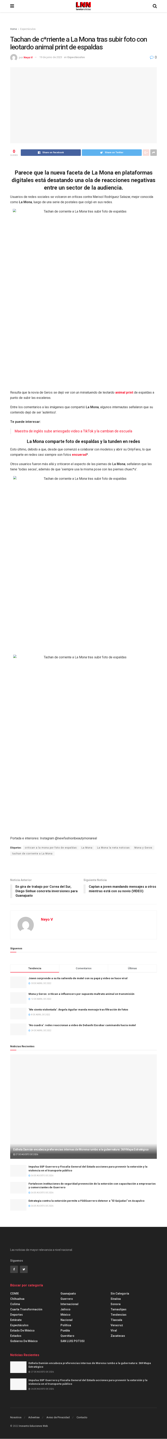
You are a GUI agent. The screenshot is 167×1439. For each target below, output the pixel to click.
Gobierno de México (24, 1341)
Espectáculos (28, 29)
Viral (114, 1330)
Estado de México (22, 1330)
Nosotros (15, 1417)
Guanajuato (68, 1293)
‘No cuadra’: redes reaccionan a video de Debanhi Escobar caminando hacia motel (82, 1025)
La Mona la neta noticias (113, 847)
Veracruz (117, 1325)
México (65, 1314)
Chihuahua (17, 1298)
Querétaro (67, 1335)
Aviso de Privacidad (58, 1417)
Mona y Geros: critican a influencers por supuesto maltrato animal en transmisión (81, 993)
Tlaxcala (116, 1320)
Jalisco (65, 1309)
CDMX (14, 1293)
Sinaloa (116, 1298)
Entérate (16, 1320)
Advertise (34, 1417)
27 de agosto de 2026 (26, 1154)
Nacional (66, 1320)
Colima (15, 1304)
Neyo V (28, 57)
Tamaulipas (118, 1309)
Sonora (116, 1304)
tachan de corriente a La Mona (32, 853)
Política (65, 1325)
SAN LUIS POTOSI (72, 1341)
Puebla (65, 1330)
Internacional (69, 1304)
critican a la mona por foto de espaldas (51, 847)
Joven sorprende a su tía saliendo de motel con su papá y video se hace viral (78, 978)
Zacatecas (118, 1335)
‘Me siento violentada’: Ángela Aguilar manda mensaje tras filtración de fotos (78, 1009)
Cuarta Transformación (26, 1309)
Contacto (82, 1417)
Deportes (16, 1314)
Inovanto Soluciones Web (33, 1426)
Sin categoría (120, 1293)
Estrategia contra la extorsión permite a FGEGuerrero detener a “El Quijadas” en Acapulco (86, 1200)
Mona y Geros (143, 847)
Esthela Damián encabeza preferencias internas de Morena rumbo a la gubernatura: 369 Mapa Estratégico (81, 1149)
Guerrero (66, 1298)
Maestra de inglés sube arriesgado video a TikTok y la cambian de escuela (73, 431)
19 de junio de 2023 (50, 57)
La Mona (86, 847)
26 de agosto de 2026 (41, 1175)
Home (13, 29)
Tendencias (118, 1314)
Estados (15, 1335)
